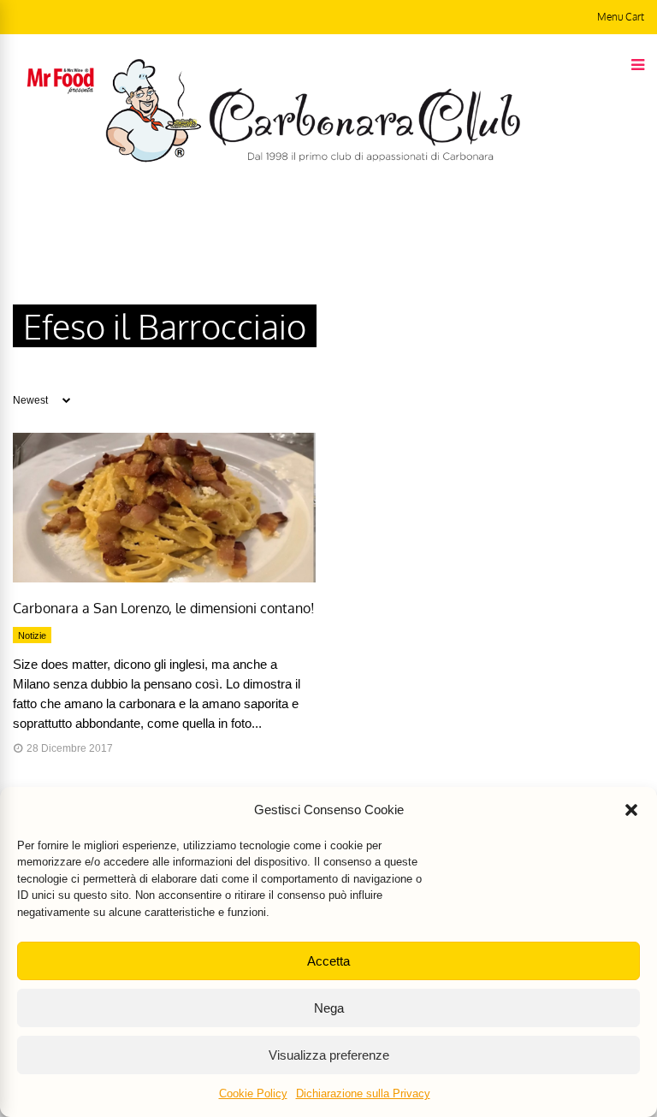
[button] (631, 810)
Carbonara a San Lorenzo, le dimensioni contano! (164, 608)
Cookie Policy (253, 1093)
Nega (329, 1008)
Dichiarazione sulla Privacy (363, 1093)
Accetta (328, 961)
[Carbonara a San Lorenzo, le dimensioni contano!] (164, 578)
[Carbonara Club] (313, 159)
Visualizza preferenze (329, 1055)
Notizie (32, 635)
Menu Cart (620, 16)
